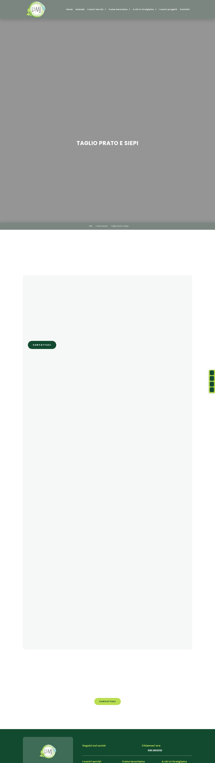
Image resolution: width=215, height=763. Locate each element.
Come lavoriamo (118, 9)
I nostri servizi (95, 9)
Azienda (80, 9)
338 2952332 (155, 750)
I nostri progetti (168, 9)
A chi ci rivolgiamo (143, 9)
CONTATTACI (42, 345)
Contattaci (107, 701)
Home (69, 9)
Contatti (185, 9)
